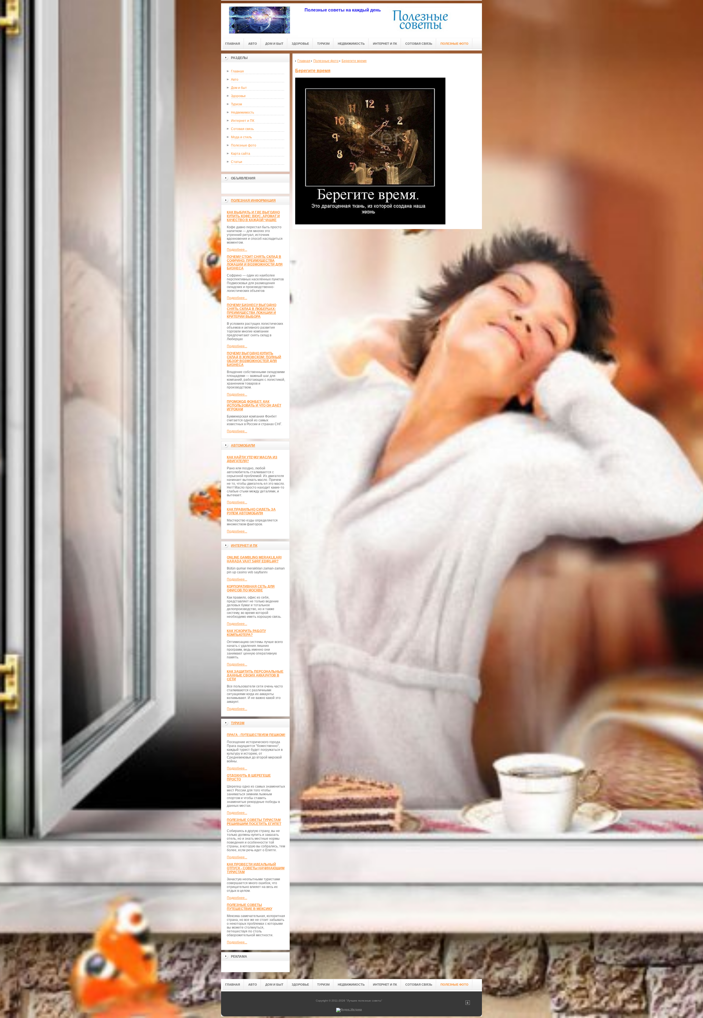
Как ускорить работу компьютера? (246, 633)
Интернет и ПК (242, 121)
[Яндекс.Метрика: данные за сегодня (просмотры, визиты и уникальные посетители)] (349, 1010)
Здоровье (238, 96)
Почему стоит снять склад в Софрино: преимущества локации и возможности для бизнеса (255, 262)
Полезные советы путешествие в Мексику (249, 907)
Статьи (236, 162)
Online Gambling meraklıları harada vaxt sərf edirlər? (254, 559)
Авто (234, 79)
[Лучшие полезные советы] (259, 19)
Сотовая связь (242, 129)
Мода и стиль (241, 137)
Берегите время (312, 70)
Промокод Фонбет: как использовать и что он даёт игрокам (254, 405)
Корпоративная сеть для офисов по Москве (251, 588)
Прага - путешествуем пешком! (256, 735)
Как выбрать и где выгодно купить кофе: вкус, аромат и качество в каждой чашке (253, 216)
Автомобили (243, 445)
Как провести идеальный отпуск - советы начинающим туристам (255, 868)
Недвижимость (242, 112)
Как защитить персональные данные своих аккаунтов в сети (255, 675)
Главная (237, 71)
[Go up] (467, 1003)
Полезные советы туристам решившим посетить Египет (254, 822)
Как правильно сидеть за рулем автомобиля (251, 511)
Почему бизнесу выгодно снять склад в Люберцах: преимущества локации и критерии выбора (251, 310)
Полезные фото (243, 145)
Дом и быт (239, 88)
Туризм (236, 104)
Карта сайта (240, 154)
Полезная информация (253, 200)
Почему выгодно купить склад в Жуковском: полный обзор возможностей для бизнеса (254, 359)
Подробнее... (237, 250)
